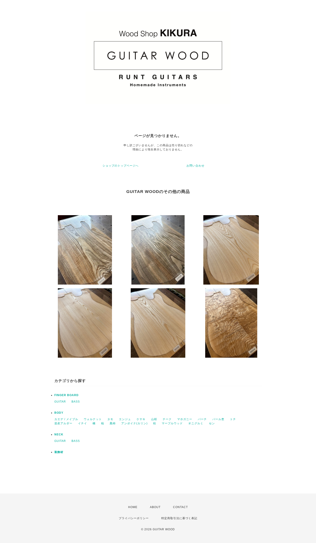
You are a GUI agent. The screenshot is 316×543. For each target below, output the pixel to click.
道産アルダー (63, 423)
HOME (132, 507)
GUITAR (60, 401)
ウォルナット (93, 419)
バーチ (202, 419)
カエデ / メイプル (66, 419)
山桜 (154, 419)
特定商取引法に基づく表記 (179, 518)
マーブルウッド (172, 423)
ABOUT (155, 507)
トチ (233, 419)
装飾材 (58, 452)
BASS (75, 401)
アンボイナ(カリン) (134, 423)
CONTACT (180, 507)
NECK (58, 434)
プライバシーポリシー (134, 518)
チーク (167, 419)
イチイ (82, 423)
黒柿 (113, 423)
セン (212, 423)
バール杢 (218, 419)
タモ (110, 419)
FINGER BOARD (66, 395)
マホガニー (184, 419)
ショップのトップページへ (120, 165)
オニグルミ (195, 423)
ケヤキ (141, 419)
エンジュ (125, 419)
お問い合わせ (195, 165)
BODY (58, 412)
